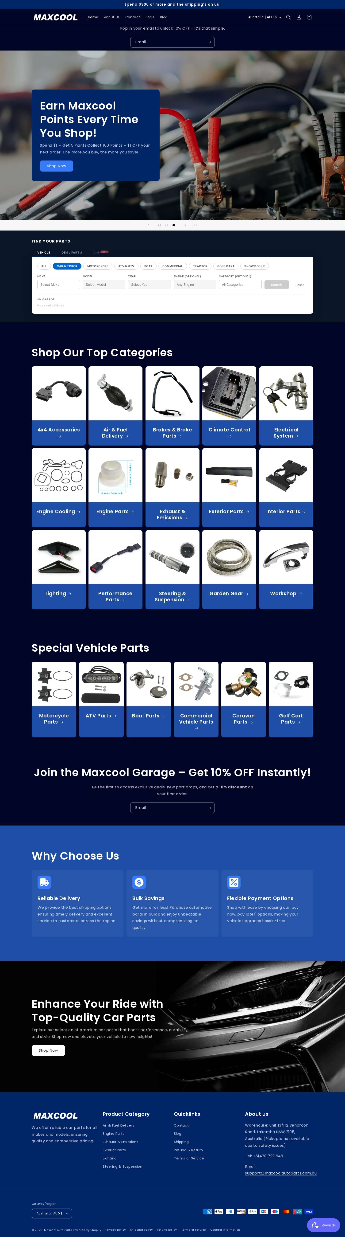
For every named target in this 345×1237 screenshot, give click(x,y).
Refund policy (167, 1230)
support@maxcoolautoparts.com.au (281, 1173)
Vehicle (43, 252)
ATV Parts (98, 716)
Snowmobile (254, 266)
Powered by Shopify (87, 1230)
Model (88, 276)
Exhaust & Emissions (171, 515)
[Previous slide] (148, 225)
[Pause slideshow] (197, 225)
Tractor (200, 266)
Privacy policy (116, 1230)
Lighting (56, 594)
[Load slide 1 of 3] (159, 225)
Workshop (283, 594)
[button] (288, 17)
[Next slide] (185, 225)
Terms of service (193, 1230)
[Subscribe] (209, 42)
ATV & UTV (126, 266)
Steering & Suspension (170, 597)
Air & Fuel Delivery (115, 433)
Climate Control (229, 430)
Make (41, 276)
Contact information (225, 1230)
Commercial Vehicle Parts (196, 719)
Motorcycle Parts (54, 719)
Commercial (172, 266)
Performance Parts (116, 597)
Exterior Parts (226, 512)
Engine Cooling (55, 512)
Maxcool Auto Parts (58, 1230)
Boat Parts (146, 716)
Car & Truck (67, 266)
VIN (100, 252)
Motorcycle (97, 266)
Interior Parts (283, 512)
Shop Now (48, 1050)
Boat (148, 266)
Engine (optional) (187, 276)
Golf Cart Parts (291, 719)
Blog (177, 1133)
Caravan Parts (243, 719)
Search (276, 285)
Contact (181, 1125)
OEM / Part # (71, 252)
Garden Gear (226, 594)
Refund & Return (188, 1150)
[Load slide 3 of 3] (173, 225)
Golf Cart (225, 266)
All (44, 266)
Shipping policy (141, 1230)
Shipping (181, 1141)
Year (132, 276)
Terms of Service (189, 1158)
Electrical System (286, 433)
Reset (299, 285)
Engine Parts (112, 512)
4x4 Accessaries (59, 430)
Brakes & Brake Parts (172, 433)
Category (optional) (235, 276)
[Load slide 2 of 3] (166, 225)
